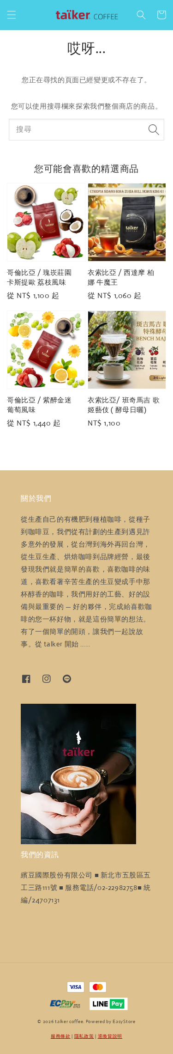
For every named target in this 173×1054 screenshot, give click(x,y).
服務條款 (61, 1036)
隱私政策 (84, 1036)
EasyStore (124, 1021)
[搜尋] (153, 129)
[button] (11, 15)
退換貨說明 (110, 1036)
